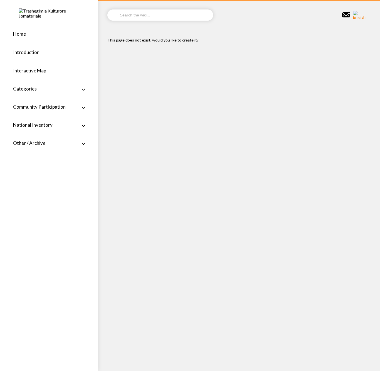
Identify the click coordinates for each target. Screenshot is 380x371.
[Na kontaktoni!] (346, 15)
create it (189, 40)
